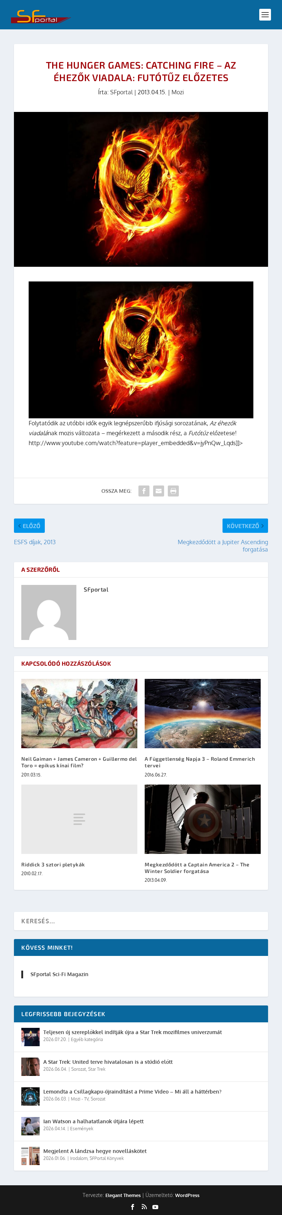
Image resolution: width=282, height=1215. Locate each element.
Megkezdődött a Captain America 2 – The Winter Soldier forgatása (197, 867)
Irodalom (78, 1158)
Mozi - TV (79, 1099)
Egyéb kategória (87, 1039)
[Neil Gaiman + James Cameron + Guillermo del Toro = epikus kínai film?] (79, 713)
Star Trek (96, 1069)
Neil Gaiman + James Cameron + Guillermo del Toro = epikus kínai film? (79, 762)
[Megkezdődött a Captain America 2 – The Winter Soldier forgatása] (203, 819)
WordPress (187, 1195)
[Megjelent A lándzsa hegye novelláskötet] (30, 1156)
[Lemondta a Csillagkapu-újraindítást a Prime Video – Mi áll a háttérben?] (30, 1096)
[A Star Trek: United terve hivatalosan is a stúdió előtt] (30, 1067)
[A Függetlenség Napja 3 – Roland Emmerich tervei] (203, 713)
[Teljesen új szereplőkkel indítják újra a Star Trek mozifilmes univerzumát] (30, 1037)
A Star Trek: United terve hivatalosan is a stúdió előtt (108, 1062)
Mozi (177, 92)
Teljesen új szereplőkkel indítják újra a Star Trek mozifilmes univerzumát (132, 1032)
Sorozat (78, 1069)
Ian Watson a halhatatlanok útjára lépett (93, 1121)
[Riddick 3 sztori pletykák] (79, 819)
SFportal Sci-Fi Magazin (59, 974)
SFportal (121, 92)
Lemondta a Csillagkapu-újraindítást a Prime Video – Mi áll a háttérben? (132, 1091)
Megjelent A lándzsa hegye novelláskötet (95, 1151)
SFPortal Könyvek (107, 1158)
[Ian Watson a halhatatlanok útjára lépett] (30, 1126)
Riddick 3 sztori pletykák (53, 864)
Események (81, 1128)
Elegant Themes (123, 1195)
